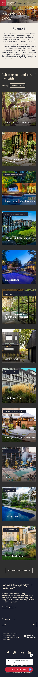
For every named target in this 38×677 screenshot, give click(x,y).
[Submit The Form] (33, 624)
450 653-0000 (23, 3)
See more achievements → (19, 570)
